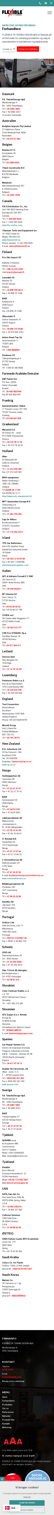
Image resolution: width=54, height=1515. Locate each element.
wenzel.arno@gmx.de (17, 1183)
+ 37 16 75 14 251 (13, 669)
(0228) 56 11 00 (12, 490)
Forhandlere (8, 1401)
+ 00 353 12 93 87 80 (15, 559)
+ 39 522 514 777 (13, 627)
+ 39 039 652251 (13, 589)
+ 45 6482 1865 (12, 109)
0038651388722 (13, 1030)
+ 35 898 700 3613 (14, 290)
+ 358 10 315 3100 (14, 269)
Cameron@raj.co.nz (21, 761)
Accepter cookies (27, 1503)
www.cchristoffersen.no (14, 878)
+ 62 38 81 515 (12, 980)
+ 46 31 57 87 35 (14, 1126)
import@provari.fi (15, 272)
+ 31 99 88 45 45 (13, 1227)
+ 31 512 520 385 (13, 469)
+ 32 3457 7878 (12, 195)
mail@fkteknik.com (11, 1377)
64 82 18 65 (7, 1370)
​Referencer (8, 1412)
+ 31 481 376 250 (13, 514)
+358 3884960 (12, 350)
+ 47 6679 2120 (12, 809)
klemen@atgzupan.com (21, 1033)
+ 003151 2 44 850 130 (16, 938)
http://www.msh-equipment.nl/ (17, 496)
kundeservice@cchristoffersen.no (26, 875)
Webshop (7, 1428)
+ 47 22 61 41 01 (13, 788)
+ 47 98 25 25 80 (13, 896)
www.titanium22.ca (11, 240)
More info (27, 1497)
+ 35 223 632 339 (13, 690)
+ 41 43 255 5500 (13, 962)
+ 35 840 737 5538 (14, 329)
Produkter (7, 1405)
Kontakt (6, 1424)
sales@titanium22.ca (19, 246)
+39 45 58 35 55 (12, 607)
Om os (5, 1409)
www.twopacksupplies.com (15, 565)
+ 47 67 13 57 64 (13, 851)
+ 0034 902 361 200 (14, 1078)
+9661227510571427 (22, 1269)
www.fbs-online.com (12, 225)
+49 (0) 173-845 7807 (18, 1180)
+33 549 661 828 (13, 418)
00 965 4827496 (13, 391)
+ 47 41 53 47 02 (13, 872)
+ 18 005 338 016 (13, 1207)
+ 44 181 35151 (12, 738)
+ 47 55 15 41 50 (13, 830)
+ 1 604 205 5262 (13, 219)
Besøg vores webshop (28, 49)
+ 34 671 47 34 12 (13, 1063)
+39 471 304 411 (13, 645)
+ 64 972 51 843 (12, 139)
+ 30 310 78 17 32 (13, 442)
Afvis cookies (27, 1510)
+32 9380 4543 (12, 162)
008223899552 (18, 1296)
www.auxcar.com (10, 1084)
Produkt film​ (8, 1420)
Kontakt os (7, 49)
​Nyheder (6, 1416)
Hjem (4, 1397)
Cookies (2, 1479)
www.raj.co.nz (9, 765)
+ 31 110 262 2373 (14, 532)
